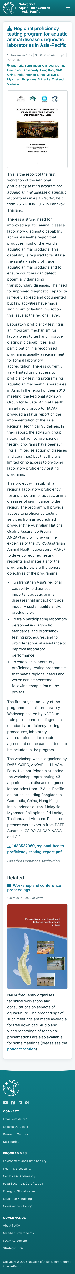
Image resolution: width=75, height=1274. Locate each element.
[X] (27, 1102)
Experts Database (15, 1127)
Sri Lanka (44, 79)
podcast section (21, 1049)
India (20, 75)
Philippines (28, 79)
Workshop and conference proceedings (34, 887)
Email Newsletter (15, 1119)
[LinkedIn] (20, 1102)
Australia (17, 65)
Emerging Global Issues (19, 1191)
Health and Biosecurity (23, 70)
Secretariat (11, 1141)
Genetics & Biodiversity (19, 1176)
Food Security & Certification (23, 1183)
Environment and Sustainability (24, 1161)
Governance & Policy (17, 1206)
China (61, 65)
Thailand (58, 79)
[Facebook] (13, 1102)
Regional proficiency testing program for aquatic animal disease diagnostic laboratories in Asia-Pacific (37, 36)
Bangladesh (33, 65)
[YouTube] (5, 1102)
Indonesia (31, 75)
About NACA (11, 1225)
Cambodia (49, 65)
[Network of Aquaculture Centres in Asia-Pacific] (37, 1088)
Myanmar (13, 79)
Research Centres (15, 1134)
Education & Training (17, 1198)
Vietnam (13, 84)
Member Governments (18, 1233)
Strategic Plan (13, 1248)
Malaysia (52, 75)
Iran (42, 75)
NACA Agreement (15, 1240)
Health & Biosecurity (17, 1168)
